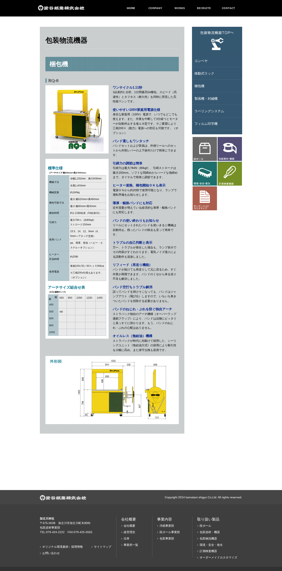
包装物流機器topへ (217, 41)
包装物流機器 (208, 538)
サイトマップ (102, 546)
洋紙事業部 (167, 525)
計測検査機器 (208, 551)
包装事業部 (167, 538)
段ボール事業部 (170, 532)
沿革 (126, 538)
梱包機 (199, 86)
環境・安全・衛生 (211, 544)
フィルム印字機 (206, 123)
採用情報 (77, 546)
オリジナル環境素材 (55, 546)
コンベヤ (201, 61)
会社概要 (129, 525)
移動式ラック (204, 73)
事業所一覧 (131, 544)
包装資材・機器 (210, 532)
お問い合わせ (51, 553)
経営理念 (129, 532)
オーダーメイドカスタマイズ (218, 557)
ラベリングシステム (209, 111)
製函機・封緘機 (206, 98)
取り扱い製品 (208, 519)
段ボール (205, 525)
